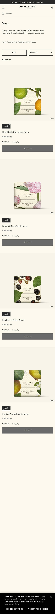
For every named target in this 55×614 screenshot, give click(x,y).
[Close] (51, 597)
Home (4, 42)
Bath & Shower (24, 42)
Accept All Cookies (38, 609)
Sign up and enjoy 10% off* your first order (27, 2)
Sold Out (27, 148)
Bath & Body (12, 42)
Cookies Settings (14, 609)
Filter (14, 53)
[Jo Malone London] (27, 7)
